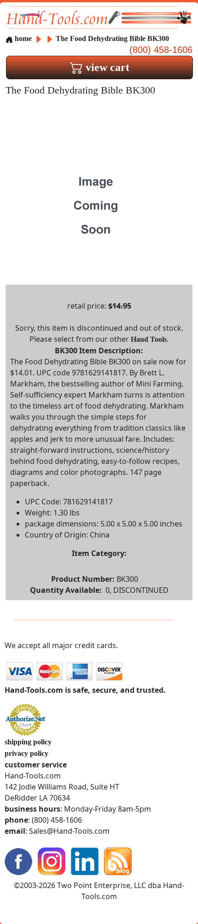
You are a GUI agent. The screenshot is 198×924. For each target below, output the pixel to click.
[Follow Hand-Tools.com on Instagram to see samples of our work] (51, 860)
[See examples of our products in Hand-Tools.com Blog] (118, 860)
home (22, 38)
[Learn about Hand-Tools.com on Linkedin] (85, 860)
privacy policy (26, 753)
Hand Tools (149, 339)
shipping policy (28, 742)
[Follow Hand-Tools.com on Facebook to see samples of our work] (18, 860)
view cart (106, 67)
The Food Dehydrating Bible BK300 (112, 38)
